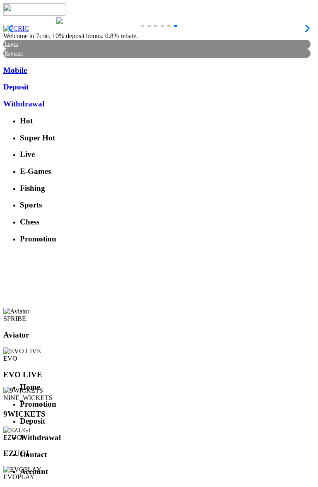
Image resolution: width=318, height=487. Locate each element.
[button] (142, 25)
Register (14, 53)
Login (11, 44)
